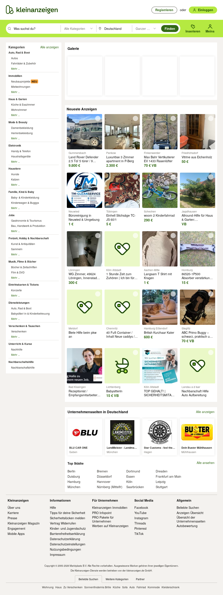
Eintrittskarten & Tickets (23, 285)
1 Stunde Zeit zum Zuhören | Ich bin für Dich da (120, 278)
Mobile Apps (16, 533)
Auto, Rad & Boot (19, 52)
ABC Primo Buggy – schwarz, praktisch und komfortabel (197, 336)
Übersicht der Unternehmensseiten (191, 519)
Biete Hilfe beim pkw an (82, 334)
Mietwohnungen (20, 86)
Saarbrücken (135, 487)
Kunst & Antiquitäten (23, 244)
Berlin (71, 471)
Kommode (154, 587)
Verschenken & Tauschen (24, 326)
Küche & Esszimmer (23, 104)
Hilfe (53, 507)
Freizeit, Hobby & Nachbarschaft (28, 238)
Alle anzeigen (49, 47)
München (74, 487)
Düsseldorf (104, 476)
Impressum (57, 554)
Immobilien (15, 76)
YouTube (140, 513)
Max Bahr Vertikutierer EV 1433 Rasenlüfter (159, 159)
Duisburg (74, 476)
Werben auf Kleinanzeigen (110, 526)
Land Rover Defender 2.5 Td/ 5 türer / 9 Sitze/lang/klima (83, 161)
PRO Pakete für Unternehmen (103, 519)
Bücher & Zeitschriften (24, 267)
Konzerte (16, 290)
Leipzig (161, 481)
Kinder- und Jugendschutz (68, 528)
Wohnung (48, 587)
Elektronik (14, 145)
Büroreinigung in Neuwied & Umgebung (84, 217)
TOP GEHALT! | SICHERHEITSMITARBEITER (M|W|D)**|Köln (164, 395)
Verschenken (19, 331)
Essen (130, 476)
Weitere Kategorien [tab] (117, 579)
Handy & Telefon (21, 151)
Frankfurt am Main (168, 476)
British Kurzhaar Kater (159, 332)
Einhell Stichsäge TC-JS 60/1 (121, 217)
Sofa (125, 587)
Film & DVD (18, 272)
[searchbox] (37, 28)
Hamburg (74, 481)
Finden (170, 28)
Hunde (15, 174)
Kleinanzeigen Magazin (24, 523)
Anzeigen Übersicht (190, 513)
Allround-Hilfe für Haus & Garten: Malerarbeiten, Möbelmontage (197, 221)
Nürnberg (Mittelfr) (109, 487)
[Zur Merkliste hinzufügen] (97, 118)
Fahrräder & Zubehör (23, 63)
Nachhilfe (16, 349)
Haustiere (14, 168)
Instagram (141, 518)
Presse (12, 518)
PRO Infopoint (102, 513)
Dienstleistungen (18, 303)
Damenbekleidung (22, 128)
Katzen (15, 179)
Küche (116, 587)
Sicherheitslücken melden (67, 518)
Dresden (161, 471)
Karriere (13, 513)
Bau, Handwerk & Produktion (28, 226)
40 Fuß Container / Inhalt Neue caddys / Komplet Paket (120, 336)
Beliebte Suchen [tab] (88, 579)
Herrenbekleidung (22, 133)
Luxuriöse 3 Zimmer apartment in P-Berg (120, 159)
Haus (58, 587)
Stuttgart (161, 487)
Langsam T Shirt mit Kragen (158, 276)
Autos (14, 58)
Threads (140, 523)
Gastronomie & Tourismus (26, 220)
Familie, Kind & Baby (21, 192)
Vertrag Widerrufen (63, 523)
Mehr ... (15, 68)
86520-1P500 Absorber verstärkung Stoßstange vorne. (196, 278)
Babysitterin (114, 391)
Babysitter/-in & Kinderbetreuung (30, 313)
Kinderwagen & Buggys (25, 202)
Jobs (11, 215)
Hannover (103, 481)
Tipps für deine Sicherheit (67, 513)
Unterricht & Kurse (20, 344)
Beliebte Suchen (188, 507)
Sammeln (16, 249)
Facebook (141, 507)
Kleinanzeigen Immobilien (109, 507)
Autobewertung (187, 526)
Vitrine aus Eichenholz (197, 157)
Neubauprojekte (20, 81)
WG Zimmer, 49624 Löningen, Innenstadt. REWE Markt (84, 278)
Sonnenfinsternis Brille (97, 587)
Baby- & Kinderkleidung (25, 197)
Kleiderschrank (170, 587)
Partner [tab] (140, 579)
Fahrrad (141, 587)
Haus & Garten (17, 99)
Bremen (102, 471)
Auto (132, 587)
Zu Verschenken (73, 587)
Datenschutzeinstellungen (67, 544)
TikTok (139, 533)
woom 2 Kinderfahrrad (159, 215)
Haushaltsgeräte (21, 156)
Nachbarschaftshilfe (21, 362)
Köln (129, 481)
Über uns (14, 507)
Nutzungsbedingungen (65, 549)
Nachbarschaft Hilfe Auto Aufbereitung (195, 393)
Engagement (16, 528)
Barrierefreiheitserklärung (67, 533)
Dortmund (133, 471)
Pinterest (140, 528)
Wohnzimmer (19, 109)
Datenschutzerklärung (65, 539)
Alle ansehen (206, 463)
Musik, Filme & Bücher (22, 261)
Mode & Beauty (17, 122)
